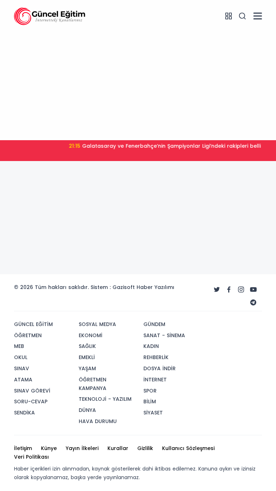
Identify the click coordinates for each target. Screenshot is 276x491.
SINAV (21, 368)
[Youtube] (253, 289)
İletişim (23, 448)
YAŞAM (87, 368)
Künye (49, 448)
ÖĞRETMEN (28, 335)
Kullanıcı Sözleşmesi (188, 448)
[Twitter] (216, 289)
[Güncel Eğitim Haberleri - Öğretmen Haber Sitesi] (50, 15)
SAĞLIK (87, 346)
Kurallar (117, 448)
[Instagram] (241, 289)
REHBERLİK (156, 357)
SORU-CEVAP (30, 401)
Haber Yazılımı (155, 287)
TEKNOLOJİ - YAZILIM (105, 399)
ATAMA (23, 379)
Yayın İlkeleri (82, 448)
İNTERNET (155, 379)
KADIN (151, 346)
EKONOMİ (90, 335)
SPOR (150, 390)
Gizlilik (145, 448)
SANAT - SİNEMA (164, 335)
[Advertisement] (138, 84)
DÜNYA (87, 410)
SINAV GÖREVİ (32, 390)
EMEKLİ (87, 357)
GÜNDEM (154, 324)
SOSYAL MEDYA (97, 324)
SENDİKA (24, 412)
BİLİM (149, 401)
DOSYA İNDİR (159, 368)
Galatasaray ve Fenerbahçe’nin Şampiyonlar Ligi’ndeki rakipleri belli (160, 146)
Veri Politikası (31, 456)
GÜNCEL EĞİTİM (33, 324)
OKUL (20, 357)
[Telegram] (253, 302)
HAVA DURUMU (98, 421)
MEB (19, 346)
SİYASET (153, 412)
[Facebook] (229, 289)
